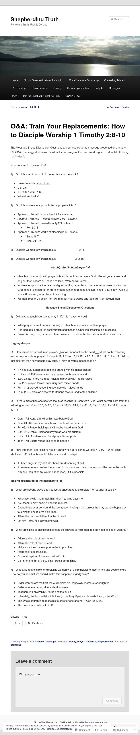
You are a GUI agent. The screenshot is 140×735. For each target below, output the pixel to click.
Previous (113, 107)
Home (15, 80)
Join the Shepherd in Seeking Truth (41, 96)
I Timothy (39, 641)
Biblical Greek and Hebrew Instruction (43, 80)
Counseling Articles (114, 80)
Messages (114, 88)
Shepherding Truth (35, 19)
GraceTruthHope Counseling (84, 80)
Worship (89, 641)
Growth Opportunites (78, 88)
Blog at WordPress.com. (46, 722)
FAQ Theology (19, 88)
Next (125, 107)
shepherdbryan (105, 641)
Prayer (80, 641)
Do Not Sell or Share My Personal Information (83, 722)
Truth (14, 96)
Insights (99, 88)
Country (57, 88)
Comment (112, 700)
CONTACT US (73, 96)
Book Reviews (40, 88)
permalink (16, 644)
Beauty (72, 641)
